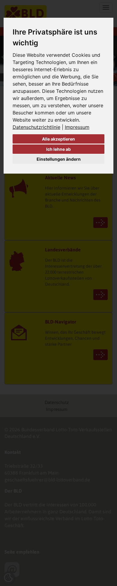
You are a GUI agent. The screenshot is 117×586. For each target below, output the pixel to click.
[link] (39, 127)
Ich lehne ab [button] (58, 149)
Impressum (77, 127)
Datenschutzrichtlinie (36, 127)
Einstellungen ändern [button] (59, 159)
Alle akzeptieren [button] (58, 138)
